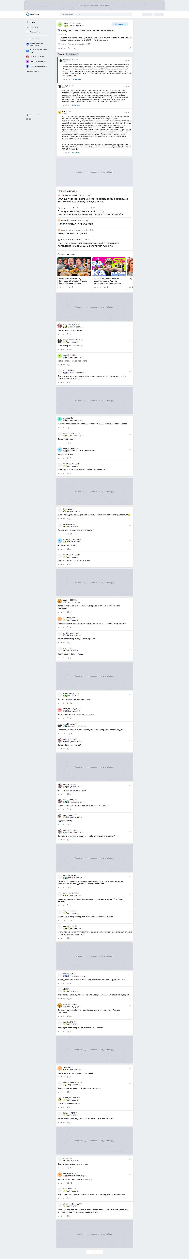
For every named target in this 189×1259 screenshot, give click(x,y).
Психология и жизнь (76, 976)
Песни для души (75, 802)
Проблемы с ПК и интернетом (81, 451)
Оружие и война (75, 878)
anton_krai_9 (65, 220)
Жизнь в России (75, 373)
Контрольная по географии (72, 233)
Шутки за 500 (74, 742)
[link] (74, 273)
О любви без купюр (79, 208)
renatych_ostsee (66, 208)
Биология (72, 696)
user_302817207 (66, 195)
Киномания (72, 711)
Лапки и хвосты (75, 26)
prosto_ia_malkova (67, 230)
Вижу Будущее (73, 602)
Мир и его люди (76, 220)
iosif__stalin (65, 239)
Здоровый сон (73, 1085)
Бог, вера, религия (75, 726)
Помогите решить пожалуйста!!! (75, 224)
